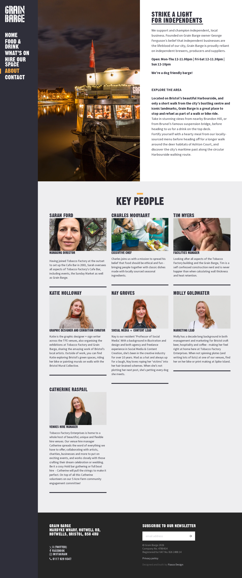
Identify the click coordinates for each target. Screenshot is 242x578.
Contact (15, 77)
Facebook (58, 550)
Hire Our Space (15, 62)
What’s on (17, 53)
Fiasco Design (175, 564)
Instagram (60, 554)
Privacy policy (150, 558)
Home (11, 35)
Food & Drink (13, 44)
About (12, 71)
